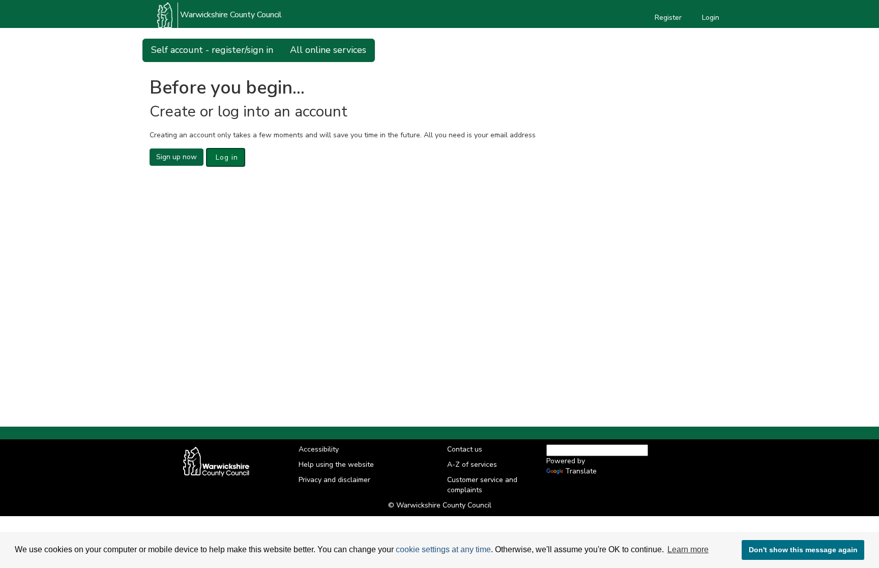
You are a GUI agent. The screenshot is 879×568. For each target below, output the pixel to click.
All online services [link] (328, 50)
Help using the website (336, 464)
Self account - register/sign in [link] (212, 50)
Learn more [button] (688, 549)
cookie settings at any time (443, 549)
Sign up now (176, 157)
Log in (225, 157)
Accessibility (319, 449)
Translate (581, 471)
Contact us (464, 449)
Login (710, 17)
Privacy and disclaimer (334, 480)
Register (668, 17)
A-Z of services (472, 464)
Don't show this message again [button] (803, 550)
